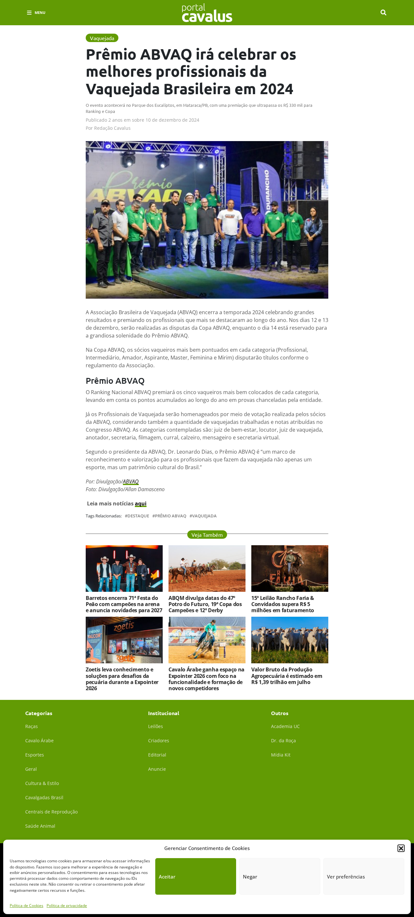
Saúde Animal (40, 826)
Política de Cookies (26, 905)
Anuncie (157, 769)
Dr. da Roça (283, 740)
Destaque (138, 516)
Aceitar (167, 876)
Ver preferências (346, 876)
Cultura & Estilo (42, 783)
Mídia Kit (280, 755)
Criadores (158, 740)
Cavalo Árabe (39, 740)
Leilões (155, 726)
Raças (31, 726)
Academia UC (285, 726)
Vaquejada (204, 516)
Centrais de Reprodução (51, 812)
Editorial (157, 755)
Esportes (34, 755)
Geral (31, 769)
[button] (401, 848)
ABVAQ (131, 481)
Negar (250, 876)
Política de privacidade (67, 905)
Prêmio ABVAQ (170, 516)
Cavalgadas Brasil (44, 797)
